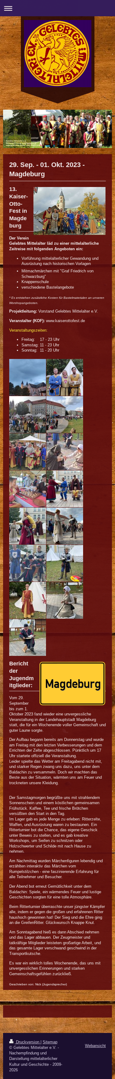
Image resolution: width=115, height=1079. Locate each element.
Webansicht (95, 1045)
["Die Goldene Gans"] (27, 526)
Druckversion (27, 1042)
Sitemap (50, 1042)
